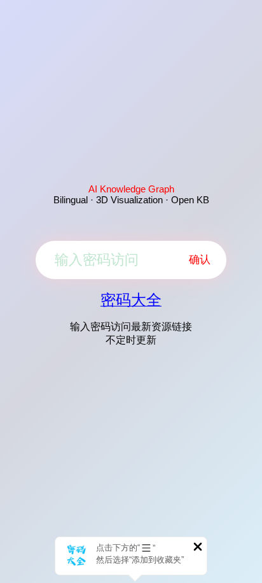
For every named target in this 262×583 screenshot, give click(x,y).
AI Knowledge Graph (131, 189)
